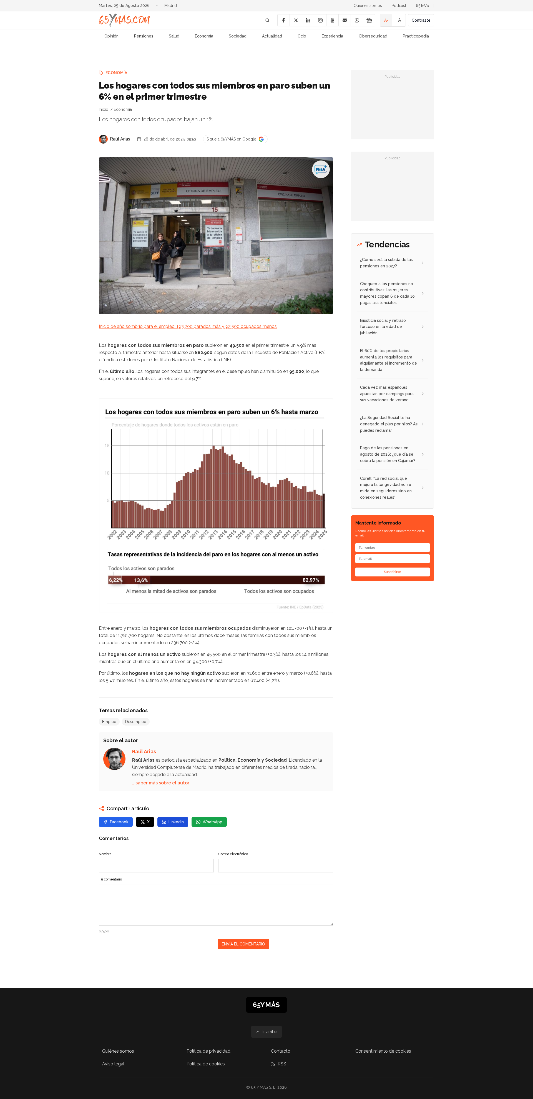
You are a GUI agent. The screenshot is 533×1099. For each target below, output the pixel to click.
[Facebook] (283, 20)
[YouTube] (332, 20)
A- (386, 20)
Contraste (421, 20)
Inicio (103, 109)
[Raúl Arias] (103, 139)
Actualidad (272, 36)
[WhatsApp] (357, 20)
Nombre (105, 854)
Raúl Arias (120, 139)
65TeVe (422, 5)
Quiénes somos (368, 5)
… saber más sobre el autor (160, 783)
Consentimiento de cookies (383, 1051)
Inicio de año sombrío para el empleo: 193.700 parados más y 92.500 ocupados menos (188, 326)
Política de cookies (206, 1064)
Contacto (280, 1051)
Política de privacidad (208, 1051)
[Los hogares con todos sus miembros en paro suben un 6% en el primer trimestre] (321, 169)
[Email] (344, 20)
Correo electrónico (233, 854)
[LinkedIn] (308, 20)
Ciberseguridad (373, 36)
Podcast (399, 5)
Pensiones (143, 36)
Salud (174, 36)
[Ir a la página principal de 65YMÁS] (124, 20)
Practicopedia (416, 36)
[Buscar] (267, 20)
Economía (204, 36)
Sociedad (238, 36)
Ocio (302, 36)
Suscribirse (392, 572)
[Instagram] (320, 20)
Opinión (111, 36)
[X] (296, 20)
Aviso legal (113, 1064)
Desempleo (135, 721)
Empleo (109, 721)
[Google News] (369, 20)
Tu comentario (110, 879)
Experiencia (332, 36)
